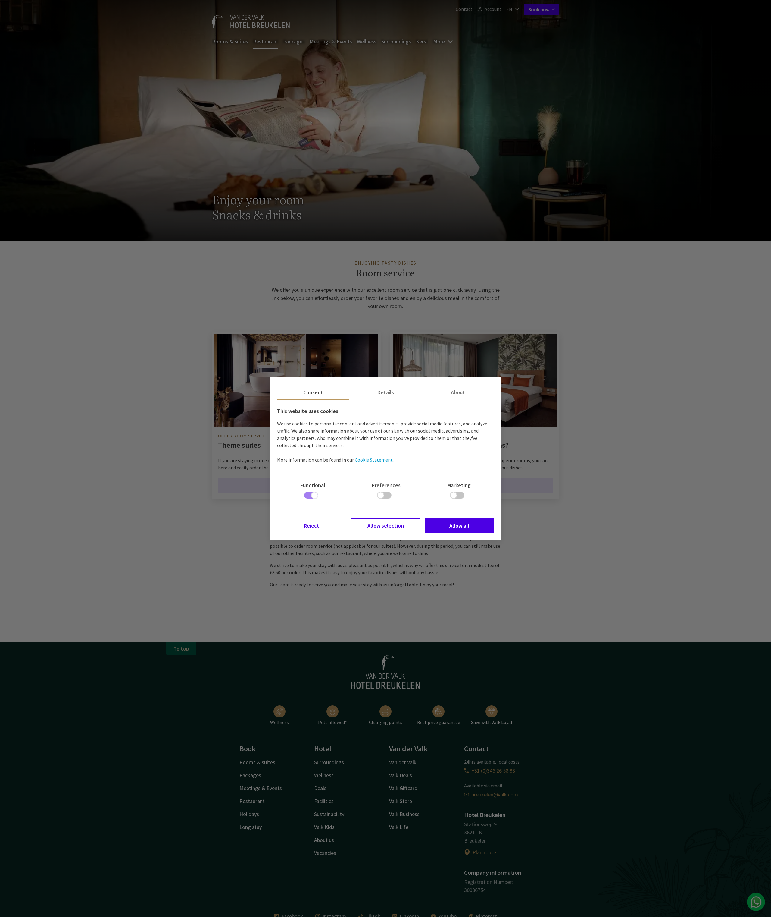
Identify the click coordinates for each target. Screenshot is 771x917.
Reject (311, 525)
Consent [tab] (313, 392)
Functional (312, 485)
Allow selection (385, 525)
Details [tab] (385, 392)
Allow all (459, 525)
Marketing (459, 485)
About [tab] (458, 392)
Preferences (386, 485)
